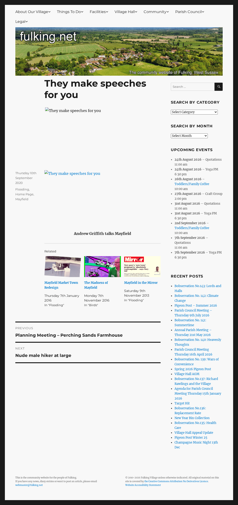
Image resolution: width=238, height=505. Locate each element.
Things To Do (69, 12)
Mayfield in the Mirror (141, 283)
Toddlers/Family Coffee (192, 184)
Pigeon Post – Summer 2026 (196, 306)
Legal (20, 21)
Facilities (98, 12)
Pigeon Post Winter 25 (191, 438)
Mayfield (21, 199)
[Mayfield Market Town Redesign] (62, 266)
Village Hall (125, 12)
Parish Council (188, 12)
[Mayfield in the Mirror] (142, 266)
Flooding (22, 189)
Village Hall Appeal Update (194, 433)
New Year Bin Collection (192, 418)
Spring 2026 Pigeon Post (193, 369)
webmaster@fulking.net (29, 485)
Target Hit (182, 403)
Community (155, 12)
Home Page (24, 194)
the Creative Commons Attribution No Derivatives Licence (176, 481)
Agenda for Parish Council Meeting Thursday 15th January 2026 (198, 393)
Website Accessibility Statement (143, 485)
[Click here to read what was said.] (102, 197)
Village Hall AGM (187, 374)
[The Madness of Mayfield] (102, 266)
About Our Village (31, 12)
